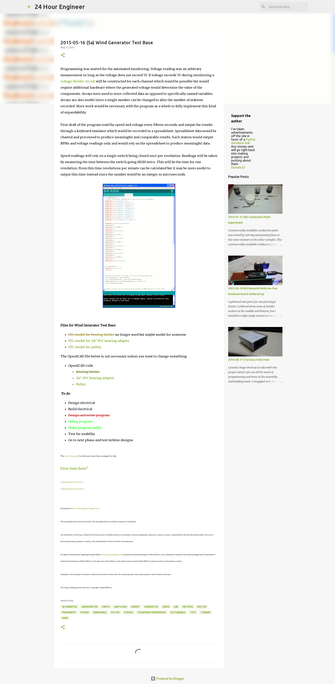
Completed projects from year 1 (72, 482)
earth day (120, 606)
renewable (100, 612)
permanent (69, 612)
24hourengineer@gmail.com (112, 555)
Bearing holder (88, 372)
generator (151, 606)
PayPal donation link (243, 141)
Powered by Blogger (169, 678)
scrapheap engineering (152, 612)
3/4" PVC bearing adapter (95, 378)
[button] (62, 55)
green (165, 606)
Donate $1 (238, 167)
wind (65, 618)
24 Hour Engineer (60, 6)
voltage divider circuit (77, 81)
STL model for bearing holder (91, 334)
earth (106, 606)
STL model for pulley (84, 347)
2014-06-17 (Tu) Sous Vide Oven (248, 359)
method (188, 606)
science (128, 612)
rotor (115, 612)
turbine (205, 612)
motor (201, 606)
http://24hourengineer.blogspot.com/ (85, 508)
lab (176, 606)
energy (135, 606)
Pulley (81, 384)
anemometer (90, 606)
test (193, 612)
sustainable (178, 612)
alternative (69, 606)
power (84, 612)
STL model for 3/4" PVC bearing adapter (99, 341)
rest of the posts (72, 456)
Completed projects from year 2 (72, 489)
